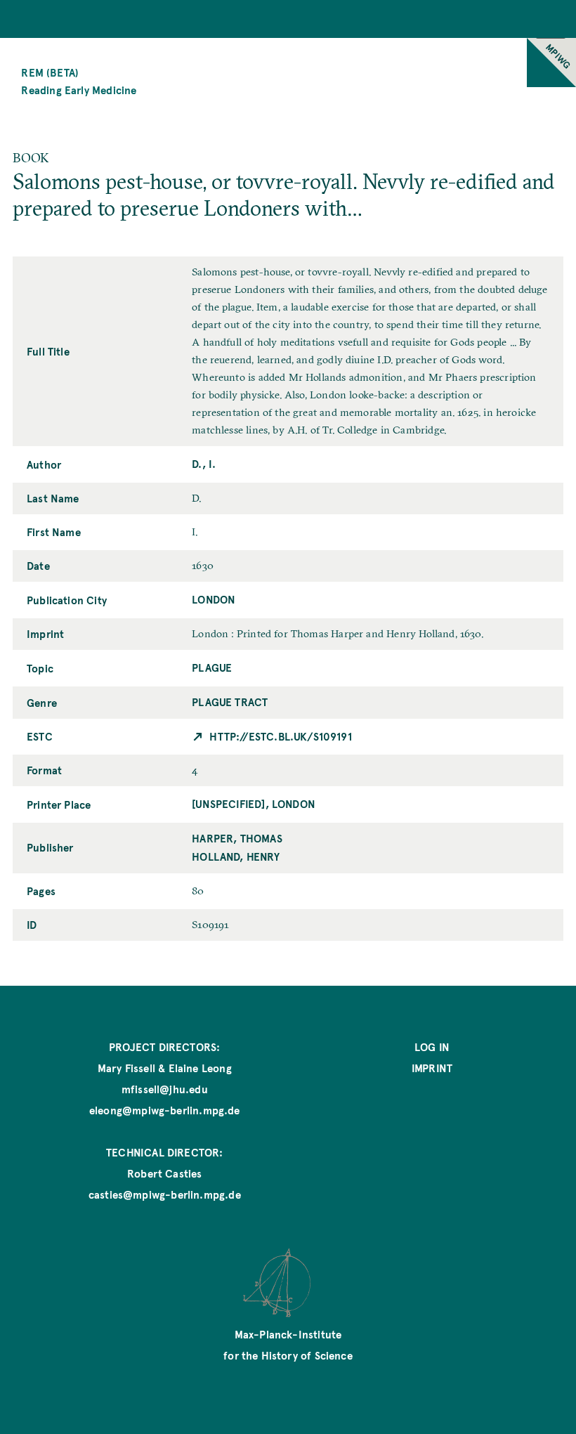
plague (212, 667)
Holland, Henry (236, 856)
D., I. (204, 463)
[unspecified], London (253, 803)
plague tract (230, 701)
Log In (432, 1046)
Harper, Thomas (237, 837)
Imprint (432, 1067)
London (213, 599)
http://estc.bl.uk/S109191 (280, 736)
